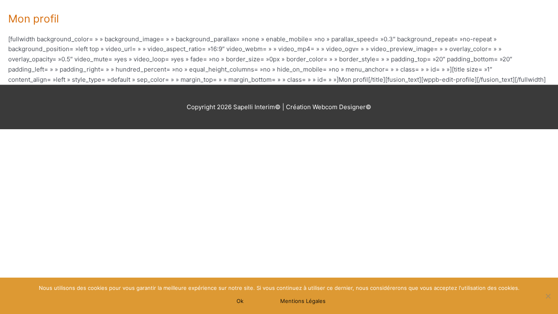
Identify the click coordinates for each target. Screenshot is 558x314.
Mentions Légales (303, 301)
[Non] (548, 296)
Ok (240, 301)
